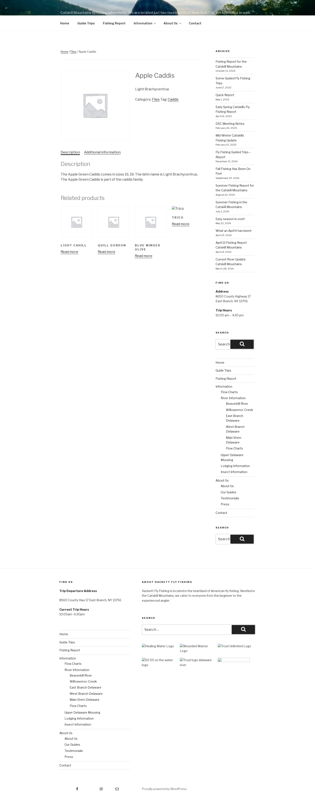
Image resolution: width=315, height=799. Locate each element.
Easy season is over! (230, 219)
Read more (69, 252)
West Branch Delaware (86, 693)
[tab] (70, 152)
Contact (195, 23)
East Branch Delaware (85, 687)
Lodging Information (235, 466)
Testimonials (230, 498)
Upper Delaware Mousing (82, 712)
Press (225, 504)
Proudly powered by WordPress (164, 789)
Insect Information (234, 472)
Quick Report (225, 95)
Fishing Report (114, 23)
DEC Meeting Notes (230, 123)
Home (64, 23)
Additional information (102, 152)
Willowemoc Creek (239, 410)
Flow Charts (229, 392)
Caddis (173, 99)
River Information (233, 398)
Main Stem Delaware (84, 699)
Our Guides (228, 492)
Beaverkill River (237, 403)
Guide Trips (86, 23)
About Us (171, 23)
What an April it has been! (233, 230)
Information (143, 23)
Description (70, 152)
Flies (73, 51)
